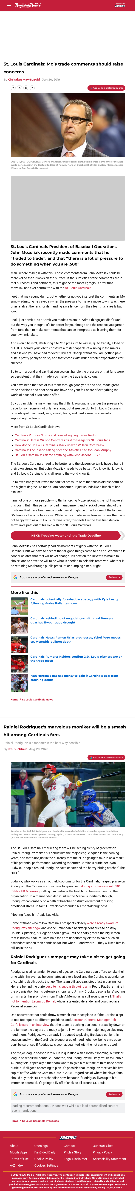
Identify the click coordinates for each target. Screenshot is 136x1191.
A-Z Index (16, 1165)
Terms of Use (19, 1159)
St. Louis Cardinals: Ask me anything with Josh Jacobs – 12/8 (58, 455)
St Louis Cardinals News (37, 699)
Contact (69, 1146)
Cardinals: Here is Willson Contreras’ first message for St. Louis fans (62, 440)
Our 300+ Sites (103, 1146)
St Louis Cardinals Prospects (40, 1120)
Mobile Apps (18, 1152)
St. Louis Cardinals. (78, 288)
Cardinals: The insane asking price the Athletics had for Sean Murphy (63, 450)
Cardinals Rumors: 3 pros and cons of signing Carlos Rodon (56, 435)
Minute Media (26, 1174)
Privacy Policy (102, 1152)
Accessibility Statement (109, 1159)
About (14, 1146)
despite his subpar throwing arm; (68, 986)
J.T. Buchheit (17, 749)
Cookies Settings (46, 1165)
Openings (41, 1146)
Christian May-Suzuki (24, 79)
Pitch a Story (72, 1152)
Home (14, 699)
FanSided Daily (44, 1152)
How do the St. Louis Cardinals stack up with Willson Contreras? (59, 445)
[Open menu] (9, 5)
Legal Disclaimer (75, 1159)
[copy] (32, 87)
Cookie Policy (43, 1159)
